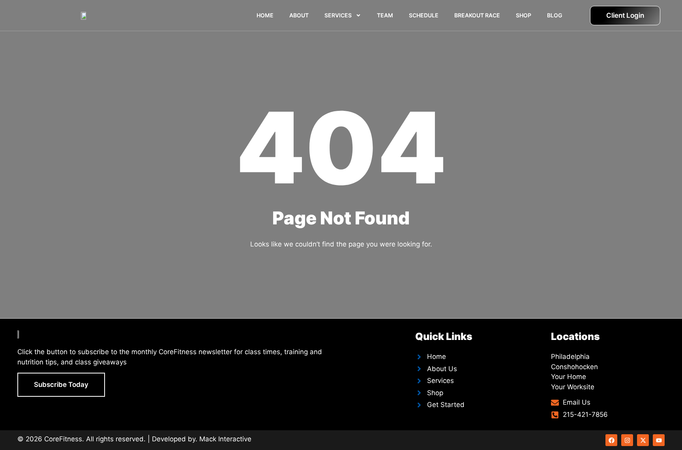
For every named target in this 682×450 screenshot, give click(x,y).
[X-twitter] (643, 440)
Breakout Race (477, 15)
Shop (523, 15)
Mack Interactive (225, 439)
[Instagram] (627, 440)
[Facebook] (611, 440)
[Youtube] (659, 440)
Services (338, 15)
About (299, 15)
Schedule (423, 15)
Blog (554, 15)
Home (265, 15)
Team (385, 15)
